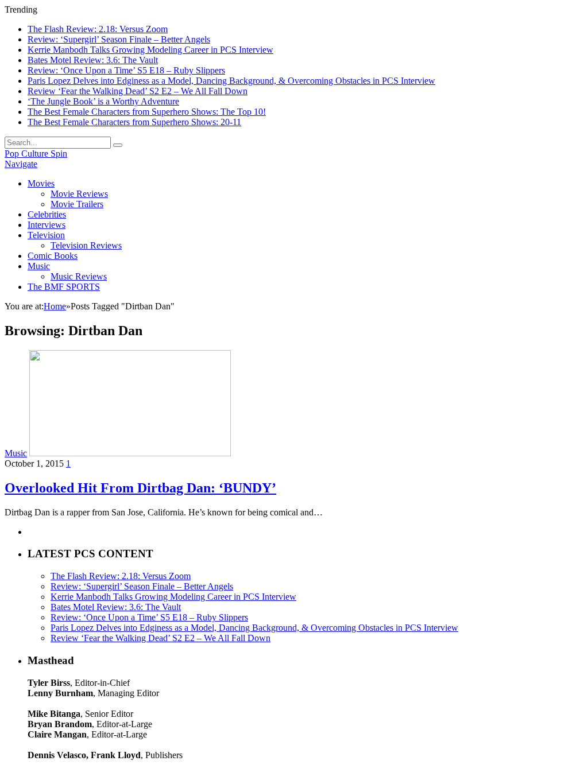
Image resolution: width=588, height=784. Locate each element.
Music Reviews (79, 276)
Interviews (46, 225)
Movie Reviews (79, 194)
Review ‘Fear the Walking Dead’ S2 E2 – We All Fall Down (137, 91)
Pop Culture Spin (36, 153)
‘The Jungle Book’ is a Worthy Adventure (103, 101)
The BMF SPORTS (64, 287)
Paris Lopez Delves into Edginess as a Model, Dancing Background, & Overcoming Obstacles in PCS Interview (231, 81)
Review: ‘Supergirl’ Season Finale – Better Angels (119, 39)
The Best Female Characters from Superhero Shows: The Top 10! (147, 112)
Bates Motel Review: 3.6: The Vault (93, 60)
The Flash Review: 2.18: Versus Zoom (98, 29)
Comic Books (53, 256)
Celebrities (47, 214)
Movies (41, 183)
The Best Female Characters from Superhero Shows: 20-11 (134, 122)
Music (39, 266)
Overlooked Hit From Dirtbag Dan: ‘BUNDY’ (140, 487)
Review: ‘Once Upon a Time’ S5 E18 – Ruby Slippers (126, 70)
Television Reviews (86, 245)
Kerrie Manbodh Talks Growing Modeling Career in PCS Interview (150, 50)
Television (46, 235)
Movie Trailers (77, 204)
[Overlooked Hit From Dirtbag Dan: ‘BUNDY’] (130, 453)
